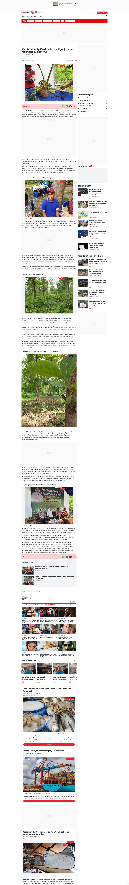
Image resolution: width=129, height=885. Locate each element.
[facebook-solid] (67, 106)
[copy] (74, 106)
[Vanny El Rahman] (23, 598)
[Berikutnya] (77, 670)
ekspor (45, 221)
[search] (95, 13)
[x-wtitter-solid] (70, 106)
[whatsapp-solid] (63, 106)
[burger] (107, 15)
